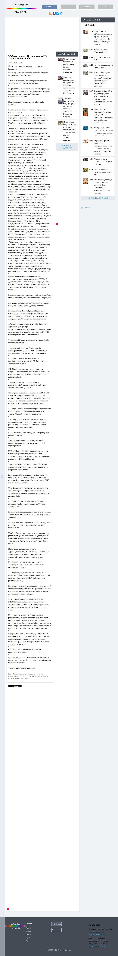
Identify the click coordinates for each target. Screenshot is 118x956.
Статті (28, 935)
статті (68, 7)
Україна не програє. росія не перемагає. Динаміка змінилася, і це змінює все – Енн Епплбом (69, 85)
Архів (28, 941)
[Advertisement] (42, 34)
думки (87, 7)
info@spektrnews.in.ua (97, 946)
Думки (28, 938)
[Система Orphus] (56, 924)
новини (49, 7)
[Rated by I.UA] (56, 930)
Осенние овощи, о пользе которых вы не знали (102, 172)
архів (105, 7)
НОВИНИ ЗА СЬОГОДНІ (98, 198)
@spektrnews (86, 208)
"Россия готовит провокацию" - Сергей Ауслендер (103, 161)
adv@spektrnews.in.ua (97, 934)
